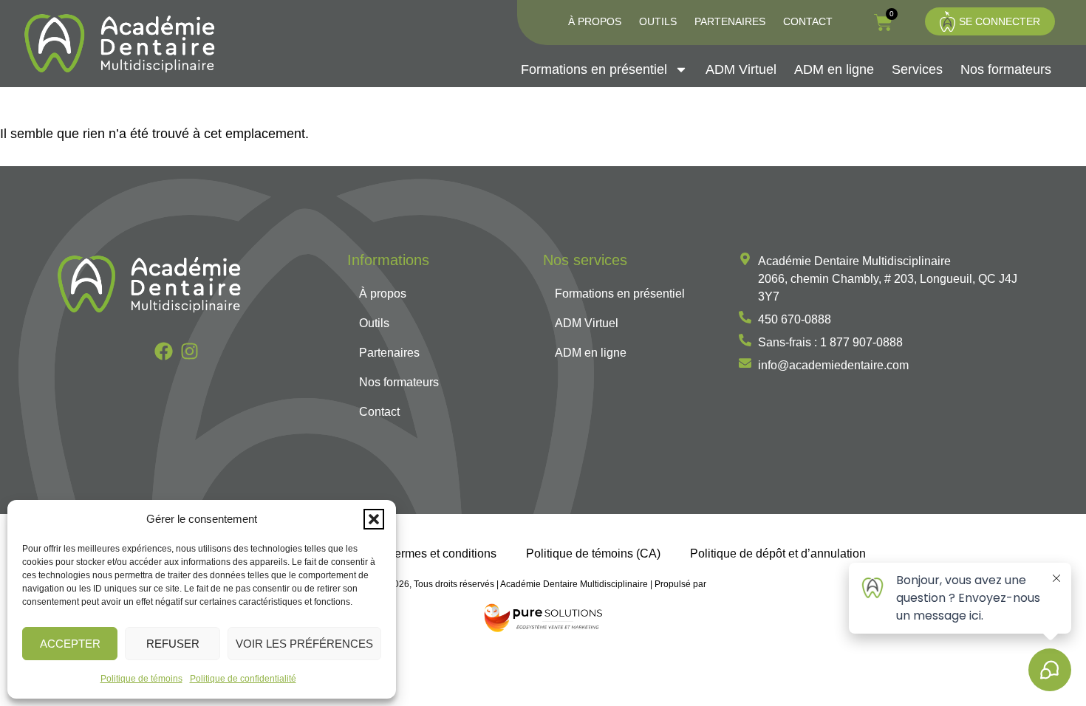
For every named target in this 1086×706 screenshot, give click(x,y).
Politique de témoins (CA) (593, 553)
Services (917, 69)
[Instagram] (189, 351)
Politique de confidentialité (243, 679)
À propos (594, 21)
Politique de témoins (141, 679)
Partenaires (729, 21)
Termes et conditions (442, 553)
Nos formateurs (1005, 69)
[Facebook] (163, 351)
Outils (658, 21)
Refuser (172, 643)
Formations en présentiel (594, 69)
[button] (373, 519)
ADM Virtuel (741, 69)
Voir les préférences (304, 643)
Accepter (70, 643)
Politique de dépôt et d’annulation (778, 553)
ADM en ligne (834, 69)
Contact (808, 21)
